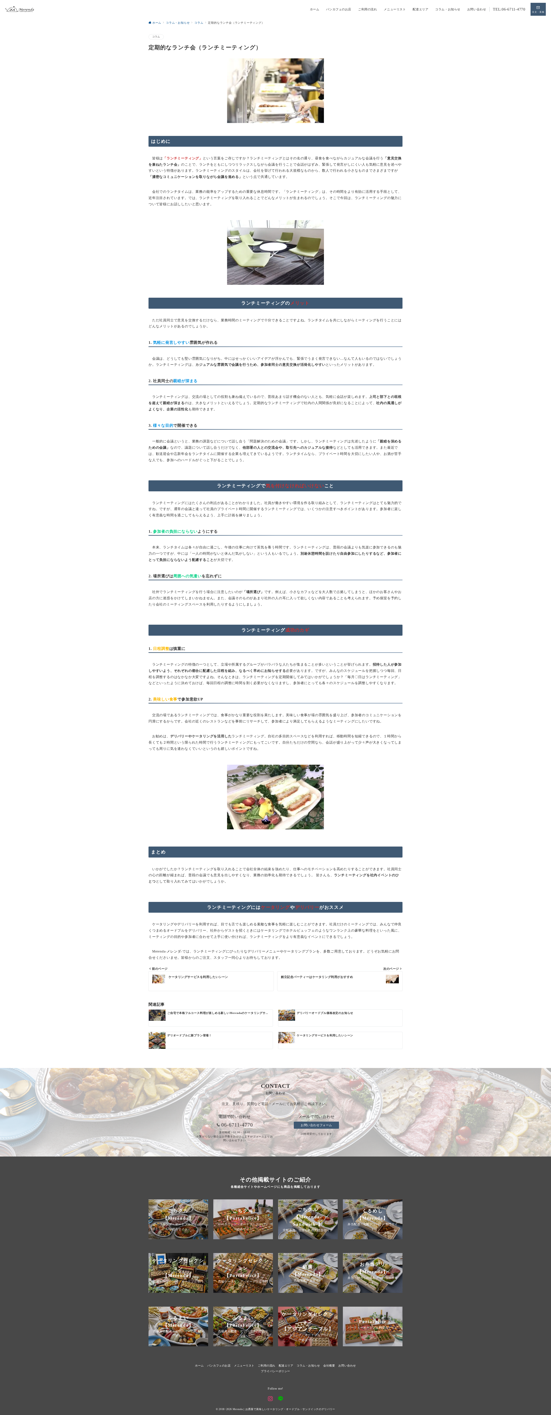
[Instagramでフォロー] (270, 1399)
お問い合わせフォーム (316, 1125)
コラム (156, 36)
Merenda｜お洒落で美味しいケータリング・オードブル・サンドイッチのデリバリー (284, 1409)
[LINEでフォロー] (280, 1399)
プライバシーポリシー (275, 1371)
